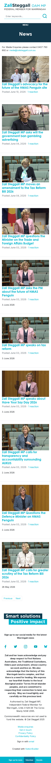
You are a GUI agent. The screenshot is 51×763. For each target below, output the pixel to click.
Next (18, 598)
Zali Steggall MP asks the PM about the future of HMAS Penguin (22, 291)
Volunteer (29, 760)
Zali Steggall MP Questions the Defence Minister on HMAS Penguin (24, 516)
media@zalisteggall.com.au (22, 50)
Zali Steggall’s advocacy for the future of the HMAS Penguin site (25, 86)
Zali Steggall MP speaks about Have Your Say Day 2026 (23, 400)
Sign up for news (15, 760)
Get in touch (25, 730)
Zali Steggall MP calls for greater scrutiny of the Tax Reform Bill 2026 (25, 573)
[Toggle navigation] (25, 25)
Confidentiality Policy (25, 736)
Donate (39, 760)
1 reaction (33, 91)
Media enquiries (25, 726)
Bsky (46, 647)
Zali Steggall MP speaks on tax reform (24, 347)
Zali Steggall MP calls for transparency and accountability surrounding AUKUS (21, 457)
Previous (8, 598)
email (31, 741)
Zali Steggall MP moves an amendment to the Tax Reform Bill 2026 (24, 187)
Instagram (26, 647)
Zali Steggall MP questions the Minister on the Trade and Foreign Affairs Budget (23, 239)
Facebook (5, 647)
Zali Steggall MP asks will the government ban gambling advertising (22, 135)
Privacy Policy (25, 733)
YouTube (36, 647)
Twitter (15, 647)
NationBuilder (32, 749)
